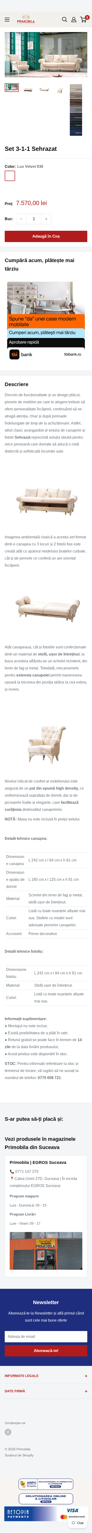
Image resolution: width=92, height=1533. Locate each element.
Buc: (9, 219)
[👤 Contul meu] (73, 19)
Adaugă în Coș (46, 236)
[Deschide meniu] (7, 19)
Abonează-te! (46, 1350)
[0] (83, 19)
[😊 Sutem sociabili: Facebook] (8, 1432)
